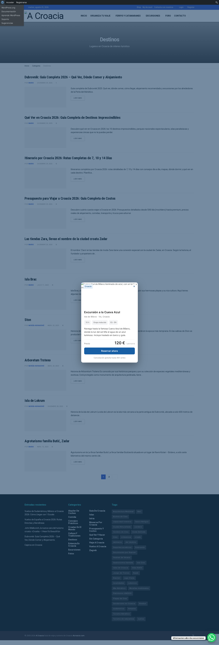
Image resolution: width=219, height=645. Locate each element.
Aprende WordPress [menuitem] (10, 15)
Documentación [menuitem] (8, 11)
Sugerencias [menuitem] (7, 23)
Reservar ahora (109, 350)
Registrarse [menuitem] (21, 2)
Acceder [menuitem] (10, 2)
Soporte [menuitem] (5, 19)
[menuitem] (2, 2)
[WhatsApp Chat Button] (211, 637)
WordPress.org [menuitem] (8, 7)
